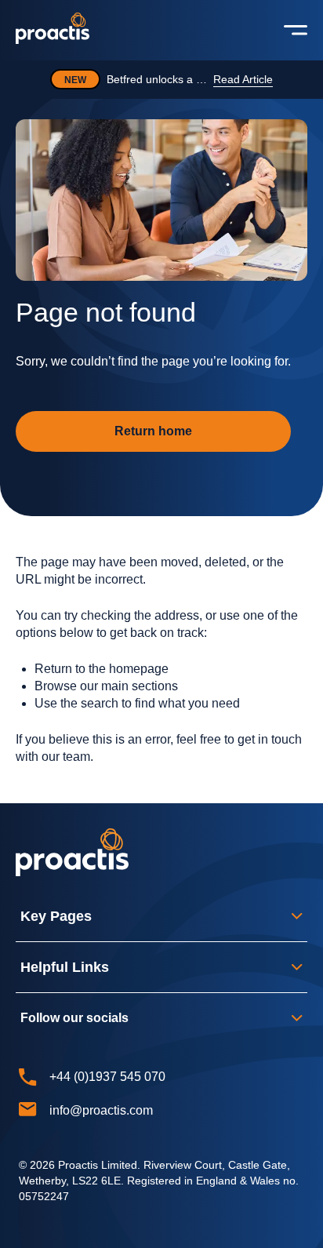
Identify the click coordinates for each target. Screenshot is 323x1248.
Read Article (243, 79)
